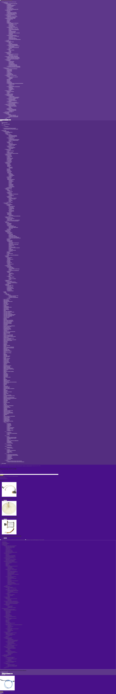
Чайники (8, 163)
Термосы (8, 426)
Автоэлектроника (8, 59)
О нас (4, 125)
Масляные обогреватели (13, 100)
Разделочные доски (7, 402)
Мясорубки (9, 79)
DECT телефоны (6, 299)
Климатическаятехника (7, 133)
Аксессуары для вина (7, 312)
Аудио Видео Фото (8, 52)
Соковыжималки (11, 175)
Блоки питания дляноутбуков (10, 259)
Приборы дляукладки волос (9, 197)
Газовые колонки (11, 96)
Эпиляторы (11, 191)
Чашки (8, 452)
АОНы (10, 51)
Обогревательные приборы (11, 98)
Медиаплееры (9, 7)
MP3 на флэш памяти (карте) (13, 55)
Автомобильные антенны (13, 64)
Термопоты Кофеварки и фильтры (12, 76)
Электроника (6, 2)
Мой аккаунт (2, 670)
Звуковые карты (11, 245)
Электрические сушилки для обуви (12, 153)
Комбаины (10, 89)
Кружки (5, 357)
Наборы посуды (6, 381)
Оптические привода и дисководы (14, 32)
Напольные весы (9, 108)
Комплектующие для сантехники (9, 347)
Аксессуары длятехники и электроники (9, 217)
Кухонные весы (9, 82)
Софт (8, 40)
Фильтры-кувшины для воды (11, 438)
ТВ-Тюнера (11, 34)
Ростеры (10, 182)
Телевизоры (9, 424)
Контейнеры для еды (7, 350)
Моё (2, 123)
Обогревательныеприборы (10, 142)
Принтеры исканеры (9, 271)
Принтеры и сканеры (10, 41)
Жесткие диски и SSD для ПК (13, 28)
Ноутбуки (8, 10)
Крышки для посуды (7, 358)
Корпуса (5, 351)
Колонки (8, 20)
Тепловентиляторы (12, 99)
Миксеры (8, 80)
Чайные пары (9, 451)
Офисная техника (8, 265)
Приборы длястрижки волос (9, 193)
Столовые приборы (7, 419)
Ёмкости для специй (7, 333)
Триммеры (10, 194)
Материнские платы (12, 246)
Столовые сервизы (6, 420)
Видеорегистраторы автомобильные (9, 325)
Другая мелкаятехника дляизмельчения (9, 172)
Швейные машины (10, 93)
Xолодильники (9, 69)
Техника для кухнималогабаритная (8, 162)
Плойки (10, 107)
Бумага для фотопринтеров (13, 44)
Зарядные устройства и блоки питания (13, 57)
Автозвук (8, 60)
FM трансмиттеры (12, 63)
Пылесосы (8, 92)
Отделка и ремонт (6, 112)
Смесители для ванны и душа (13, 115)
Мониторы (9, 19)
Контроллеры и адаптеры (13, 38)
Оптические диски (12, 26)
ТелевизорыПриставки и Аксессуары (9, 285)
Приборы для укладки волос (11, 105)
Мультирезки (11, 88)
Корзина (3, 674)
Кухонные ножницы (7, 362)
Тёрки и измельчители (10, 427)
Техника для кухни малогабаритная (10, 75)
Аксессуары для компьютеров (11, 35)
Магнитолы (11, 54)
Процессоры (11, 33)
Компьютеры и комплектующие (10, 18)
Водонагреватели (10, 95)
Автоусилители (11, 210)
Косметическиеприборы (9, 190)
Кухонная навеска (6, 360)
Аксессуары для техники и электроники (11, 56)
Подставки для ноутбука (11, 14)
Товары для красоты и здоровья (10, 104)
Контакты (6, 126)
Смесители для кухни (12, 296)
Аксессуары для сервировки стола (9, 315)
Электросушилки (11, 84)
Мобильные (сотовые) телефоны (12, 16)
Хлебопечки (9, 444)
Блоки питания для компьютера (14, 29)
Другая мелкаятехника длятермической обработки (11, 178)
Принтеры (10, 43)
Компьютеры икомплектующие (8, 231)
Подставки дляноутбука (9, 263)
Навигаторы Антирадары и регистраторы (13, 66)
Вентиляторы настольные (13, 136)
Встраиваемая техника (8, 111)
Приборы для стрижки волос (11, 109)
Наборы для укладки (12, 198)
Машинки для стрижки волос (8, 368)
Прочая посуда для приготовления (9, 397)
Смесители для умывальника (13, 116)
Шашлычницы (11, 185)
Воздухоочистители (12, 103)
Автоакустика (11, 62)
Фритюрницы (11, 184)
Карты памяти (11, 25)
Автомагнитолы (11, 61)
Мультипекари (11, 85)
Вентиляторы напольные (13, 135)
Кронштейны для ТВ (10, 288)
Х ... (6, 443)
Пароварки (10, 181)
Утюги (8, 151)
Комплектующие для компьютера (12, 27)
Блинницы (10, 180)
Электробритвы (11, 195)
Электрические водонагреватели (14, 97)
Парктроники (11, 215)
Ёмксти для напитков (7, 332)
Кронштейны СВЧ (10, 74)
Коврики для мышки (12, 37)
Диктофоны (5, 330)
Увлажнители (11, 148)
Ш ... (6, 446)
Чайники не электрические (11, 450)
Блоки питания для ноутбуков (11, 12)
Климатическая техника (9, 94)
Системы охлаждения (12, 31)
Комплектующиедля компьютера (9, 241)
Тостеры (10, 183)
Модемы (10, 48)
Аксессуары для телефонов (11, 17)
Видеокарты (11, 243)
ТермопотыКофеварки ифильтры (9, 165)
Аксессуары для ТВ (10, 8)
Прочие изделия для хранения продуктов (10, 398)
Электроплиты (9, 161)
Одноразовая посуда (7, 386)
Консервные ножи (6, 349)
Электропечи (9, 72)
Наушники (9, 53)
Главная (1, 465)
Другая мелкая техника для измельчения (13, 86)
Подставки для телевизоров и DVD (12, 9)
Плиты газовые (6, 393)
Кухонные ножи (6, 361)
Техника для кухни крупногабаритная (11, 68)
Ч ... (6, 448)
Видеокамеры (9, 223)
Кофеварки (10, 78)
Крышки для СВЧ (6, 359)
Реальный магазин (5, 122)
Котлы (5, 353)
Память (10, 30)
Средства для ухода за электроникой (12, 220)
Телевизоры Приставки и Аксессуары (11, 3)
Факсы (10, 50)
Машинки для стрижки (12, 110)
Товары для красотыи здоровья (8, 188)
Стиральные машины (10, 150)
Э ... (6, 453)
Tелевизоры (9, 4)
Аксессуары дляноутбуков (9, 258)
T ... (6, 422)
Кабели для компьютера (7, 338)
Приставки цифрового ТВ (11, 5)
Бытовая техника (6, 67)
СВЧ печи (8, 157)
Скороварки (5, 408)
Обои (6, 118)
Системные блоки (10, 253)
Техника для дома (8, 90)
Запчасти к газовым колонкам (13, 140)
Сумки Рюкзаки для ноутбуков (12, 13)
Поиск (3, 672)
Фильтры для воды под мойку (11, 437)
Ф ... (6, 435)
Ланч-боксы (5, 363)
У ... (6, 431)
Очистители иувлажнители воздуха (10, 146)
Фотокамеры (9, 229)
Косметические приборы (7, 352)
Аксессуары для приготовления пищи (9, 314)
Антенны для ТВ (10, 6)
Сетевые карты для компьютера (14, 47)
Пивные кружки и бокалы (8, 391)
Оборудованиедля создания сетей (10, 267)
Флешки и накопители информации (12, 440)
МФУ (10, 42)
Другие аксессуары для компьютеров (15, 39)
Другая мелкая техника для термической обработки (15, 83)
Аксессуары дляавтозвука (11, 211)
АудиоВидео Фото (7, 222)
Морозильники (9, 70)
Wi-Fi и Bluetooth (11, 46)
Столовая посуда (6, 418)
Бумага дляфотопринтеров (11, 273)
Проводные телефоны (12, 278)
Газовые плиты (9, 156)
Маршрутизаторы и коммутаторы (14, 45)
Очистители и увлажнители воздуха (12, 102)
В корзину (1, 475)
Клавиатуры (9, 22)
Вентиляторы (9, 101)
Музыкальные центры (12, 226)
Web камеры (11, 233)
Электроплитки (9, 73)
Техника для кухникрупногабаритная (8, 154)
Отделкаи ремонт (5, 292)
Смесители (9, 114)
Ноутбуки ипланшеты (7, 256)
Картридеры (11, 234)
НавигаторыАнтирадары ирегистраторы (9, 213)
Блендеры (8, 168)
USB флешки (6, 302)
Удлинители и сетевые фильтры (12, 433)
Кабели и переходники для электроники (10, 339)
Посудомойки (9, 159)
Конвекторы (11, 143)
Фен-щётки (11, 200)
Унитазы (8, 117)
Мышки (8, 21)
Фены (10, 201)
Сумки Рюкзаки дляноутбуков (10, 264)
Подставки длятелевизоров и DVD (10, 290)
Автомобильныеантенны (11, 209)
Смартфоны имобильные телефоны (8, 280)
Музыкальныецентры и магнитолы (10, 225)
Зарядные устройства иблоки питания (10, 219)
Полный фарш (4, 130)
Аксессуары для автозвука (13, 65)
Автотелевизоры (9, 204)
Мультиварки (9, 81)
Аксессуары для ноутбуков (8, 313)
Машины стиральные (10, 91)
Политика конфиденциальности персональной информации (17, 670)
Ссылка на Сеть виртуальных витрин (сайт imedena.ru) (15, 461)
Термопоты (11, 77)
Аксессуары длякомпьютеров (9, 232)
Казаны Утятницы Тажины (8, 340)
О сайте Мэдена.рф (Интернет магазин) (10, 128)
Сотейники (5, 414)
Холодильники (9, 155)
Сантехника (7, 113)
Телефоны (8, 49)
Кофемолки (11, 87)
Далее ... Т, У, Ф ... (6, 421)
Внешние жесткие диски (13, 24)
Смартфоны (9, 15)
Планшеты (9, 11)
